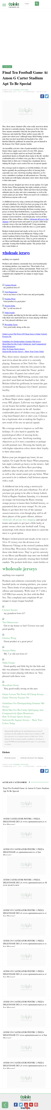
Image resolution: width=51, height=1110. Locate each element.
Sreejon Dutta (10, 305)
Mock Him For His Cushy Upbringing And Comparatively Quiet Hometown (22, 711)
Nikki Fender (10, 312)
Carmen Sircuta (10, 285)
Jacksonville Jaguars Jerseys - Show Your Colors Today (23, 351)
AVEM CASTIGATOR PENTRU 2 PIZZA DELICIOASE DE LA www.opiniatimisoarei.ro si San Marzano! (24, 821)
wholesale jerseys (16, 252)
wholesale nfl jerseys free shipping (19, 519)
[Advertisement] (25, 26)
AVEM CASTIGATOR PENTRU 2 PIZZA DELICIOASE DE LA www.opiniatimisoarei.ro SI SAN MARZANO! (25, 882)
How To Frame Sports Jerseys (13, 349)
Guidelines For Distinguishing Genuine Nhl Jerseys (21, 341)
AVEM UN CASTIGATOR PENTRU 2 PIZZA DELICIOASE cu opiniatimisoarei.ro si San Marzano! (23, 852)
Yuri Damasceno (11, 292)
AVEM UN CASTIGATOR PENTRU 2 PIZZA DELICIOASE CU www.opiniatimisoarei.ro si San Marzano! (25, 1035)
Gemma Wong (10, 298)
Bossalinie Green (11, 324)
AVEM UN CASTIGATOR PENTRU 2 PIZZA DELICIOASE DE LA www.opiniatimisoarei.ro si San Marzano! (24, 913)
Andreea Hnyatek (20, 90)
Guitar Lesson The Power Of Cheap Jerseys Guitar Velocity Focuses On (23, 696)
